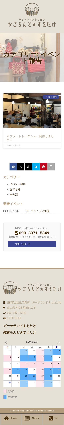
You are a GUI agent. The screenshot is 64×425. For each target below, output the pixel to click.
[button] (13, 166)
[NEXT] (57, 342)
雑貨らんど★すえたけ (19, 332)
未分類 (14, 194)
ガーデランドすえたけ (19, 326)
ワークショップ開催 (37, 210)
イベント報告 (18, 184)
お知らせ (15, 189)
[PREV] (6, 342)
